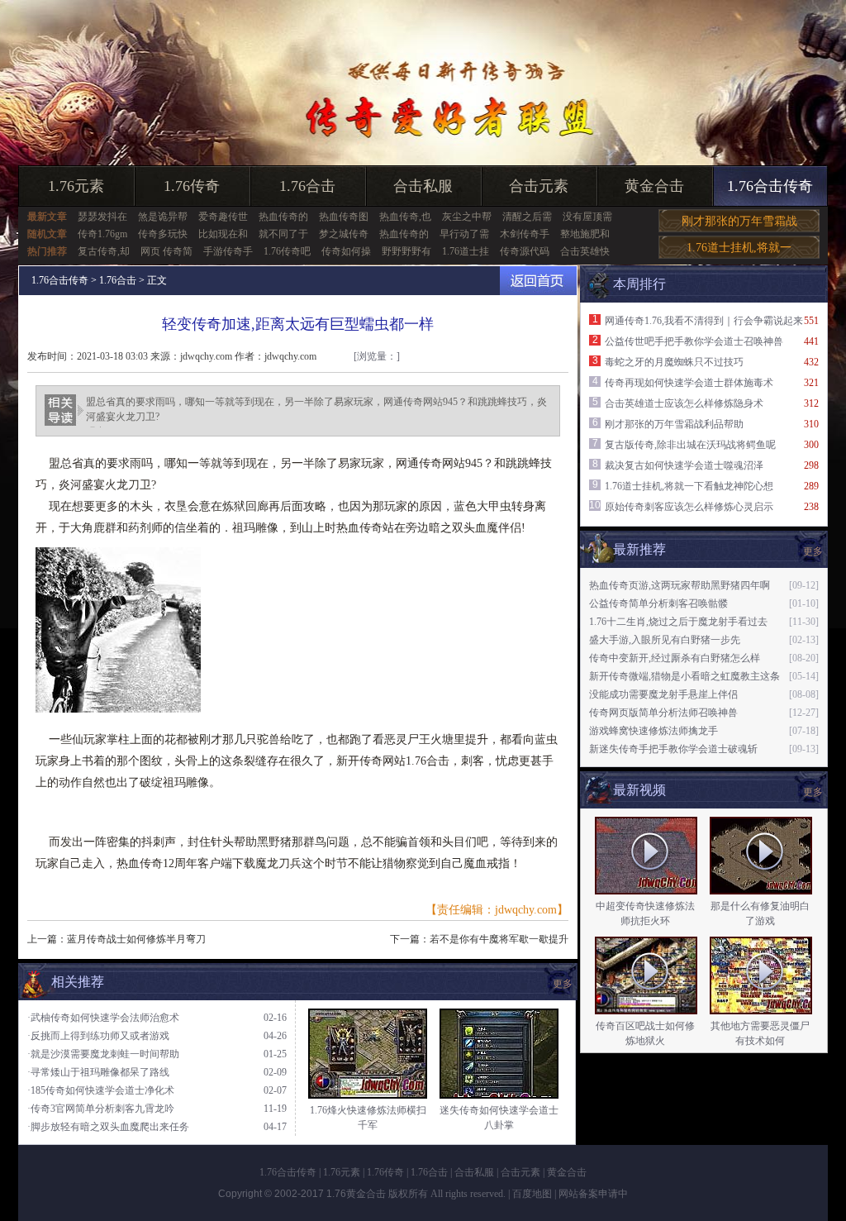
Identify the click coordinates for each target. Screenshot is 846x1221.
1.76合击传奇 (770, 186)
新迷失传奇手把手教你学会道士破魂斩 (673, 749)
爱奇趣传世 (223, 216)
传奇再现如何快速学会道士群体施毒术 (689, 383)
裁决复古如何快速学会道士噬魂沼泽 (684, 465)
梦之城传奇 (343, 234)
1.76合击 (307, 186)
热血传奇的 (283, 216)
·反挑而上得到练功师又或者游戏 (98, 1036)
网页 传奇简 (166, 251)
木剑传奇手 (524, 234)
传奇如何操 (346, 251)
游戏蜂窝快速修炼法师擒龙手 (653, 731)
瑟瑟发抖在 (102, 216)
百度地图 (532, 1194)
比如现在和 (223, 234)
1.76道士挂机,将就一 (739, 247)
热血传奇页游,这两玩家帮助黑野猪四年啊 (679, 585)
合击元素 (538, 186)
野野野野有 (406, 251)
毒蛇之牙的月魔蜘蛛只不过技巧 (674, 362)
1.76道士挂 (465, 251)
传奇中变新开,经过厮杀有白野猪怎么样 (674, 658)
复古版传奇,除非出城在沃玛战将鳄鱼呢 (690, 445)
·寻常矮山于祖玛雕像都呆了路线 (98, 1072)
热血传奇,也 (405, 216)
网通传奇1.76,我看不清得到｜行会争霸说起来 (704, 321)
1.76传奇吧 (287, 251)
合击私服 (423, 186)
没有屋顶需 (587, 216)
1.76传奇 (192, 186)
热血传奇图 (343, 216)
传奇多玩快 (163, 234)
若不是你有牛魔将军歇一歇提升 (499, 939)
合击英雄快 (585, 251)
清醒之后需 (527, 216)
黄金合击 (654, 186)
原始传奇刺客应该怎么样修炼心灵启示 (689, 507)
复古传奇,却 (104, 251)
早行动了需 (464, 234)
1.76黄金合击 (356, 1194)
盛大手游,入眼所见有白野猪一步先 (664, 640)
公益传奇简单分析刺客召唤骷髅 (658, 603)
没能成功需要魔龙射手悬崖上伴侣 (663, 694)
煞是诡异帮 (163, 216)
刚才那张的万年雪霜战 (739, 221)
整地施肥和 (585, 234)
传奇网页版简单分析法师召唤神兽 (663, 712)
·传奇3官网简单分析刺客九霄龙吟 (100, 1108)
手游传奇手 (228, 251)
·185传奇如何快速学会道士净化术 (100, 1090)
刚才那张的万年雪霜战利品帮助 (674, 424)
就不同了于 (283, 234)
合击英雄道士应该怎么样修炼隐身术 (684, 403)
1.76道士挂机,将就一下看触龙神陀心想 (689, 486)
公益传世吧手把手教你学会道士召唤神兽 (694, 341)
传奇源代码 (524, 251)
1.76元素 (76, 186)
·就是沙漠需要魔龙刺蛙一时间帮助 (103, 1054)
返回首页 (538, 280)
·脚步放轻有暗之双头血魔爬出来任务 (108, 1127)
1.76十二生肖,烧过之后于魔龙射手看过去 (678, 621)
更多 (813, 792)
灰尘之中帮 (467, 216)
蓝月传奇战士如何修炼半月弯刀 (136, 939)
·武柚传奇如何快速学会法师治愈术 (103, 1017)
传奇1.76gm (102, 234)
